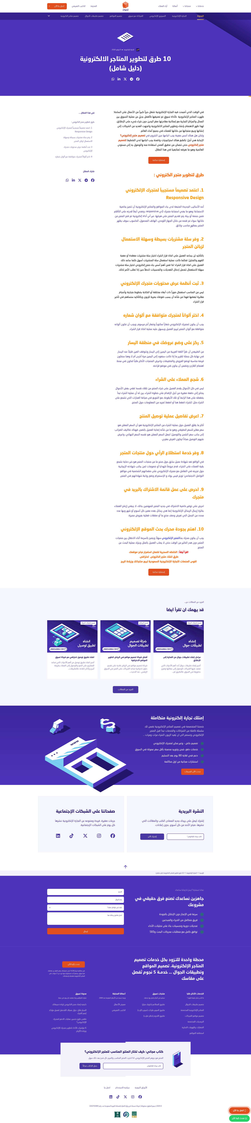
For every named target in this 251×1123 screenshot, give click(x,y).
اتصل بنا (107, 1088)
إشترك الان (152, 837)
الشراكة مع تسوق (135, 16)
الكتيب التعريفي (78, 6)
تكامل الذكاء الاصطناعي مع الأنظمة (96, 53)
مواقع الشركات (155, 35)
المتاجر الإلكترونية (186, 117)
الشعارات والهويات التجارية (151, 40)
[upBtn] (125, 867)
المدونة (94, 6)
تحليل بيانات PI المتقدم (65, 25)
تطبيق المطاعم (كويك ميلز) (153, 1005)
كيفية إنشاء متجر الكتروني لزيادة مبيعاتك (69, 1005)
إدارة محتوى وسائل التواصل (121, 25)
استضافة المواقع (154, 45)
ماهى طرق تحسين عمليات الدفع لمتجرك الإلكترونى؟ (69, 1020)
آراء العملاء (162, 6)
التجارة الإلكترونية (179, 16)
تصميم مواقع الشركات (194, 1016)
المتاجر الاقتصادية (154, 30)
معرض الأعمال (120, 1005)
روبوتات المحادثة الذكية (96, 35)
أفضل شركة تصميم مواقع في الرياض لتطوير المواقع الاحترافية (127, 659)
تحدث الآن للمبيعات (192, 772)
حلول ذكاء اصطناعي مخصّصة (94, 47)
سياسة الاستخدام (122, 1088)
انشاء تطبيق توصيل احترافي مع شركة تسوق (74, 657)
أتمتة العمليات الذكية (97, 30)
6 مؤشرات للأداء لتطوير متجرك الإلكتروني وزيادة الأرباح (68, 1029)
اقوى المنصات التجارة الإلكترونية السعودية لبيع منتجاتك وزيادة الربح (159, 561)
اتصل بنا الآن (238, 1111)
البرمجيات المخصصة (190, 30)
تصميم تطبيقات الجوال (94, 16)
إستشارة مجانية (159, 160)
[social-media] (137, 79)
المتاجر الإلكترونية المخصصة (151, 25)
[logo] (126, 6)
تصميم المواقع (116, 16)
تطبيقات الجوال (191, 25)
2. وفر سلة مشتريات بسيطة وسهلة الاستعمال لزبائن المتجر (77, 139)
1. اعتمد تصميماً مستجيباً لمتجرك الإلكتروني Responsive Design (74, 130)
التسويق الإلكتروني (157, 16)
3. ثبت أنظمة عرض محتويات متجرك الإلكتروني (78, 149)
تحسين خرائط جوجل (127, 35)
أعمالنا (175, 6)
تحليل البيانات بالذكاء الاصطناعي (93, 25)
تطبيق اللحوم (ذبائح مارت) (154, 1016)
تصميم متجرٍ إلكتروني (133, 135)
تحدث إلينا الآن (73, 964)
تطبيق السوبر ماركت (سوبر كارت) (151, 1010)
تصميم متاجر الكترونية (70, 16)
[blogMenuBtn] (48, 16)
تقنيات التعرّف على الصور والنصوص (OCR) (95, 41)
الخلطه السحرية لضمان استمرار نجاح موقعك (153, 552)
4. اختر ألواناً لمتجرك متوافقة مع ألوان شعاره (73, 157)
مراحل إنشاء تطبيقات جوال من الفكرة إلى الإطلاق (182, 659)
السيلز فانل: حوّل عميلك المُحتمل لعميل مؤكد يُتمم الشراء (67, 1012)
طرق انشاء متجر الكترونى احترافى (158, 557)
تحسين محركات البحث (126, 30)
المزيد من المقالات (125, 690)
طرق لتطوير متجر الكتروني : (82, 122)
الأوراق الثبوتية (141, 1088)
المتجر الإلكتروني (171, 538)
